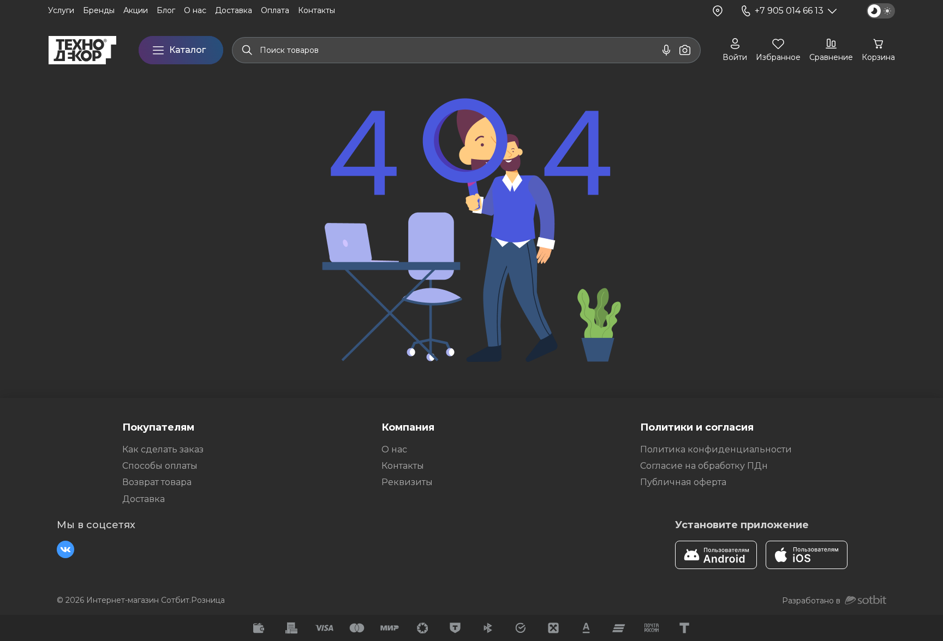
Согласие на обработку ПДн (704, 466)
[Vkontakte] (65, 549)
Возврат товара (157, 482)
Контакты (402, 466)
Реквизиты (407, 482)
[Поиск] (247, 50)
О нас (394, 449)
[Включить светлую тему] (881, 11)
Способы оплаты (160, 466)
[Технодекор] (82, 50)
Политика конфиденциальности (716, 449)
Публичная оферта (683, 482)
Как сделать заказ (163, 449)
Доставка (143, 499)
